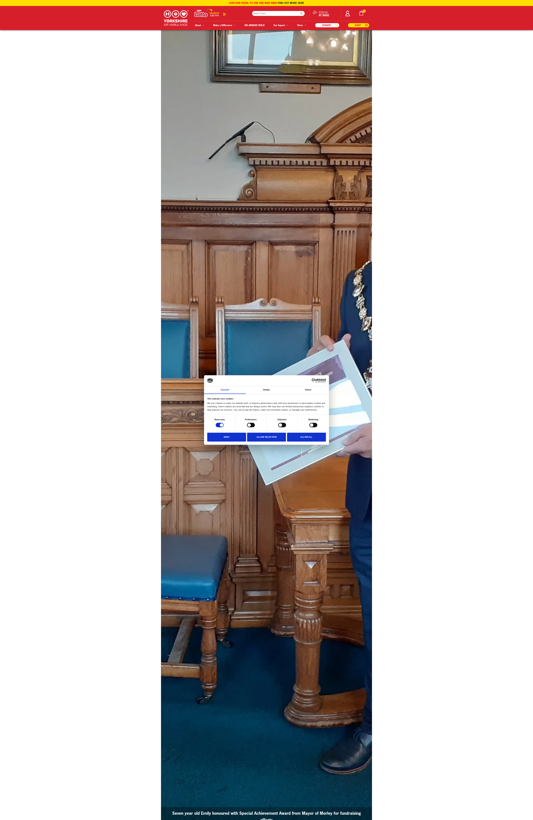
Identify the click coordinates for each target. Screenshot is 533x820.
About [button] (198, 25)
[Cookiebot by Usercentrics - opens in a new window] (314, 381)
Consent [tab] (225, 390)
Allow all (306, 437)
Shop (358, 25)
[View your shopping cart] (361, 13)
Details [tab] (266, 390)
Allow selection (267, 437)
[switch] (251, 425)
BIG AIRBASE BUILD (255, 25)
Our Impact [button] (279, 25)
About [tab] (308, 390)
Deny (227, 437)
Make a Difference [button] (222, 25)
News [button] (300, 25)
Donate (326, 25)
